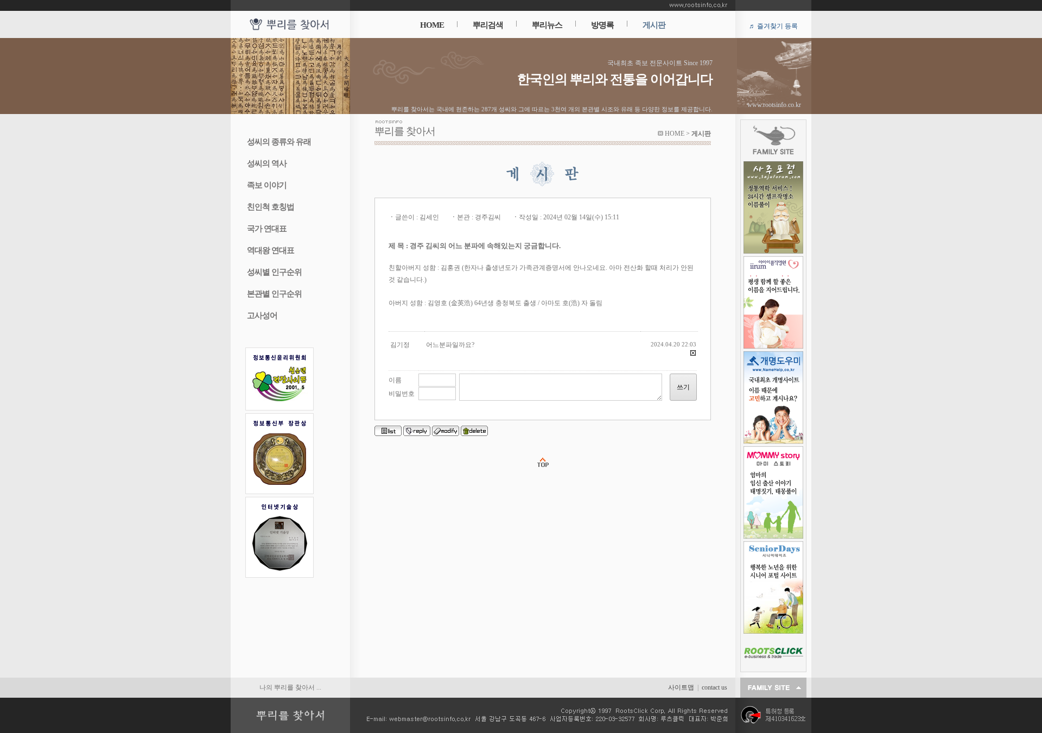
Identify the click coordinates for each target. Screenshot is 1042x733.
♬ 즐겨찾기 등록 (773, 26)
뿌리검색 (488, 25)
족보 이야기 (267, 185)
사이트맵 (681, 687)
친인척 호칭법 (270, 207)
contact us (714, 687)
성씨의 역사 (267, 163)
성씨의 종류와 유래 (279, 141)
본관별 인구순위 (274, 293)
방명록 (602, 25)
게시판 (654, 25)
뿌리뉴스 (547, 25)
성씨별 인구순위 (274, 272)
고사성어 (262, 315)
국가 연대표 (267, 228)
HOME (432, 25)
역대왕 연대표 (270, 250)
